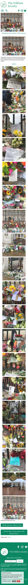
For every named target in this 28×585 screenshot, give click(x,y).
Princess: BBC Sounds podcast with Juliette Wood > (14, 532)
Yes (14, 581)
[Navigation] (2, 10)
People (9, 537)
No (18, 581)
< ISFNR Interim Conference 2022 (12, 525)
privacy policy (9, 579)
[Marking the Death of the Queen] (14, 77)
